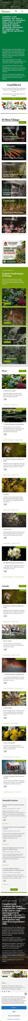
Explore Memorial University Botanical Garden (13, 805)
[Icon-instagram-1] (6, 991)
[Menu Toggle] (22, 11)
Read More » (6, 823)
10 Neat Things (10, 128)
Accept (14, 1007)
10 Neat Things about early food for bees (12, 175)
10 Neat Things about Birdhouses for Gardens (13, 777)
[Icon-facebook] (2, 991)
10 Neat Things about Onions (13, 212)
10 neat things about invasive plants (13, 424)
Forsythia (6, 494)
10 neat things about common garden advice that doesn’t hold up (13, 138)
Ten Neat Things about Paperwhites (13, 563)
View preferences (14, 1016)
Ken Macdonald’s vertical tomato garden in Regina (14, 828)
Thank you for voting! (9, 391)
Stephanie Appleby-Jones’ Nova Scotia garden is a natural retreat (13, 848)
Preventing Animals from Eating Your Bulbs (13, 460)
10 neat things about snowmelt (10, 193)
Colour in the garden (9, 743)
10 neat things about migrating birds (13, 674)
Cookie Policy (10, 1019)
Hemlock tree (7, 529)
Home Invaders (7, 708)
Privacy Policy (17, 1019)
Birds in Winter (7, 641)
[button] (26, 994)
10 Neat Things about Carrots (13, 158)
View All (7, 303)
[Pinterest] (4, 991)
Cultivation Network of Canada (15, 67)
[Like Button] (5, 399)
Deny (14, 1011)
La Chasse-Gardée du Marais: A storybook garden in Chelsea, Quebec (13, 869)
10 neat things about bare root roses (12, 230)
